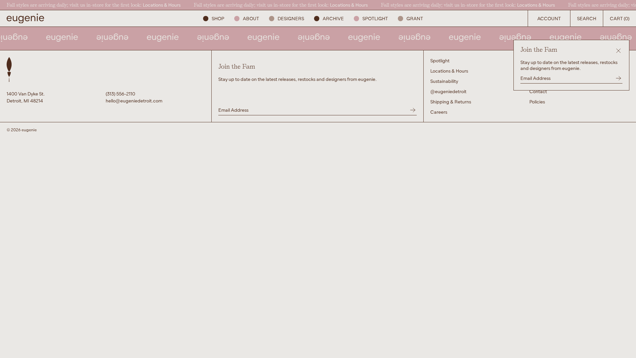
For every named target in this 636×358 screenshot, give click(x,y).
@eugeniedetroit (448, 91)
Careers (438, 112)
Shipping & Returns (450, 101)
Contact (538, 91)
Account (549, 18)
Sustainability (444, 81)
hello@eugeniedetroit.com (134, 100)
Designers (291, 18)
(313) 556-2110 (120, 93)
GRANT (414, 18)
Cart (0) (619, 18)
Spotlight (375, 18)
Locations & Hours (162, 5)
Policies (537, 101)
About (251, 18)
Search (586, 18)
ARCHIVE (333, 18)
